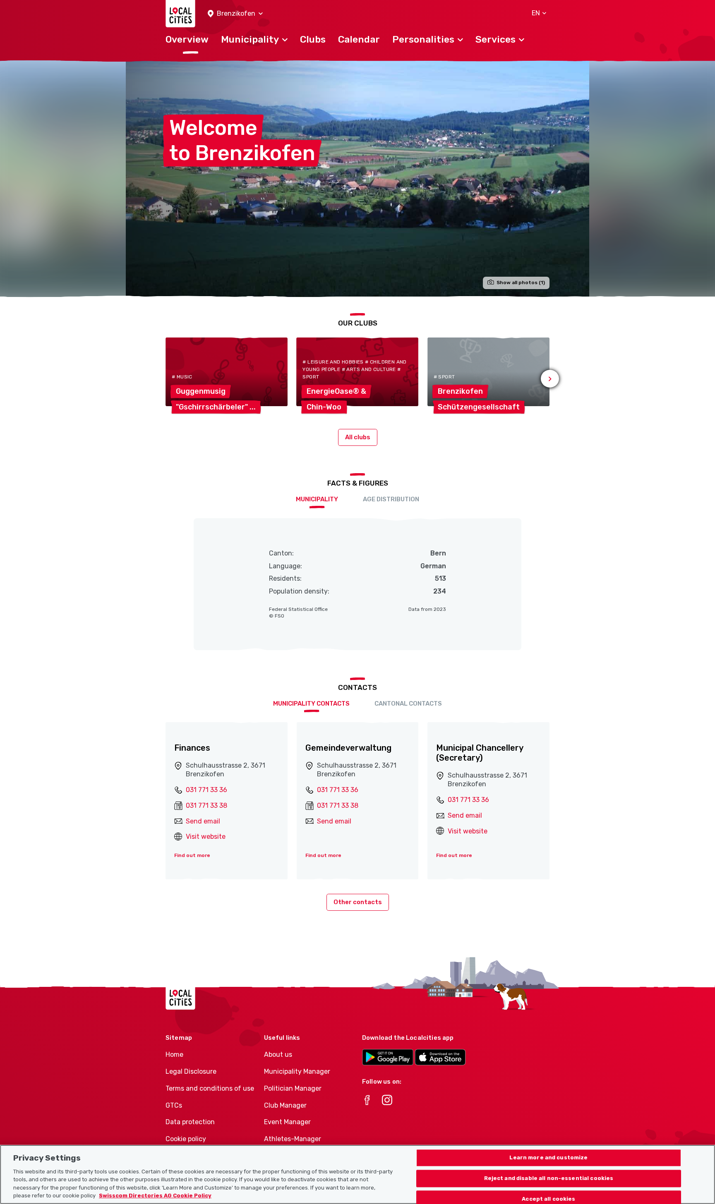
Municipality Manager (297, 1071)
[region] (357, 1174)
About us (278, 1054)
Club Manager (285, 1105)
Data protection (190, 1122)
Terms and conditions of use (210, 1088)
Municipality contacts (311, 703)
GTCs (174, 1105)
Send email (203, 821)
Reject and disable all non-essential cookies (549, 1178)
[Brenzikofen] (357, 178)
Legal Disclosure (191, 1071)
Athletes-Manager (292, 1139)
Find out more (192, 855)
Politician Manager (293, 1088)
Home (174, 1054)
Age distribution (391, 499)
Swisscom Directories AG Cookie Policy (155, 1195)
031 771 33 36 (206, 790)
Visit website (206, 836)
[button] (235, 14)
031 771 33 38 (206, 805)
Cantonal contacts (408, 703)
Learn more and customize (548, 1158)
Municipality (317, 499)
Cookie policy (186, 1139)
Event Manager (287, 1122)
